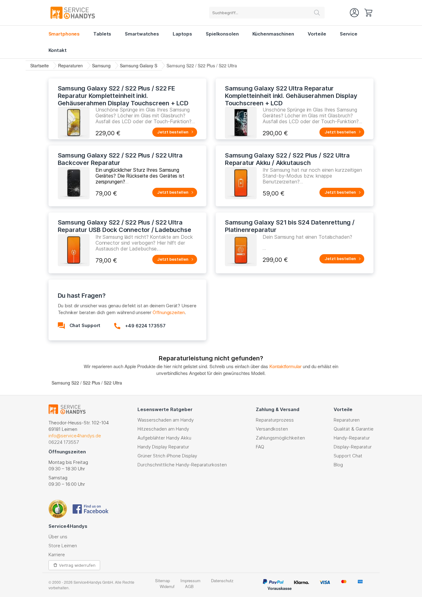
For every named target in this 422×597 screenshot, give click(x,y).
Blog (338, 465)
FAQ (260, 447)
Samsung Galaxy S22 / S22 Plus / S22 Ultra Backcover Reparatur (120, 159)
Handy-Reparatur (352, 438)
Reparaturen (70, 65)
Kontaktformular (285, 366)
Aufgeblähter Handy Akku (164, 438)
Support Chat (348, 456)
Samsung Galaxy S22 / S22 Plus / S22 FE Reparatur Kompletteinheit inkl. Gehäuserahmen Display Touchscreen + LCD (123, 96)
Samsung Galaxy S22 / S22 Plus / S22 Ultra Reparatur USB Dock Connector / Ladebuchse (124, 226)
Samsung (101, 65)
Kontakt (58, 50)
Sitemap (162, 580)
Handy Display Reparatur (163, 447)
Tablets (102, 34)
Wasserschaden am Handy (165, 420)
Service (348, 34)
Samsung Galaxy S (138, 65)
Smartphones (64, 34)
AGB (189, 586)
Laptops (182, 34)
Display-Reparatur (353, 447)
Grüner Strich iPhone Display (167, 456)
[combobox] (267, 13)
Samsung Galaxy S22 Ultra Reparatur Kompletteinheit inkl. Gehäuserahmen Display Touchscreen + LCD (291, 96)
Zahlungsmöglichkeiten (280, 438)
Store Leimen (63, 546)
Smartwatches (142, 34)
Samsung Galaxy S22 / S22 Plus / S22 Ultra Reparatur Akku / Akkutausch (287, 159)
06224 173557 (64, 442)
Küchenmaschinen (273, 34)
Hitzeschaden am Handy (163, 429)
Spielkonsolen (222, 34)
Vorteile (317, 34)
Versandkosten (272, 429)
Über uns (58, 537)
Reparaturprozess (275, 420)
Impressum (190, 580)
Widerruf (167, 586)
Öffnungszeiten (169, 312)
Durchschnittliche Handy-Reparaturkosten (182, 465)
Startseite (39, 65)
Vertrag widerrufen (77, 565)
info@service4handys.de (75, 436)
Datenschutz (222, 580)
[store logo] (73, 12)
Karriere (57, 554)
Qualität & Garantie (353, 429)
